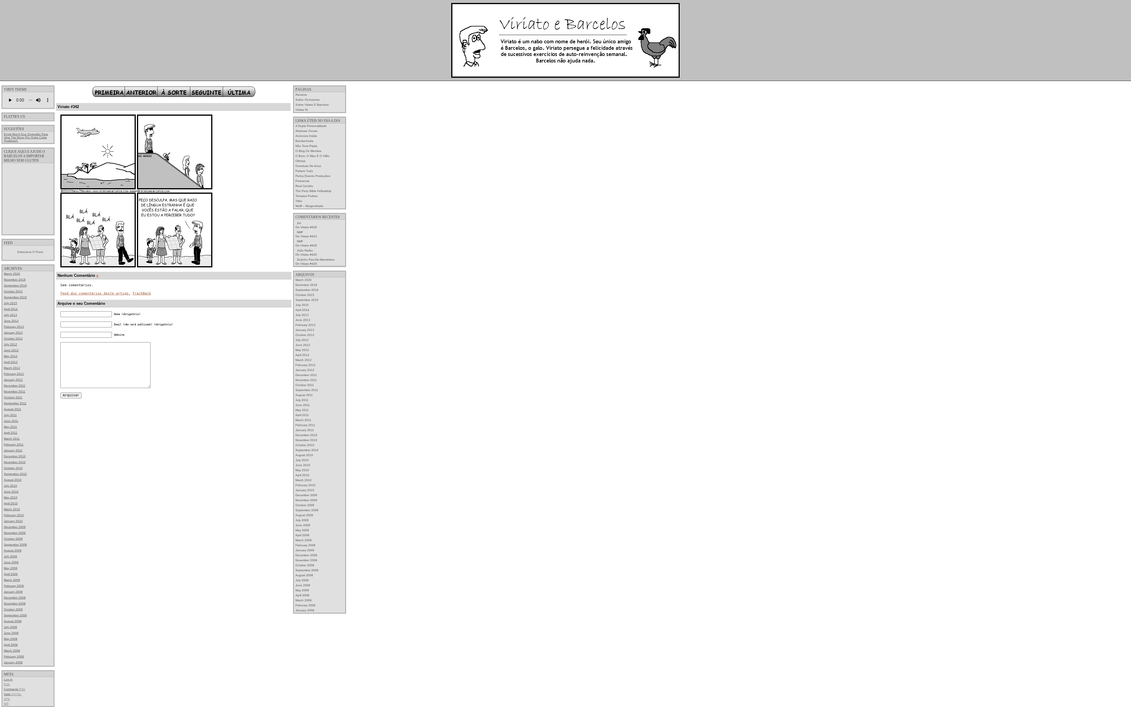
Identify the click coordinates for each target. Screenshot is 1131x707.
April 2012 (11, 362)
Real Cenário (304, 186)
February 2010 (14, 515)
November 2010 (15, 462)
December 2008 (15, 597)
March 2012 (12, 368)
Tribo (298, 201)
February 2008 (14, 656)
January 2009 (13, 591)
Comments (14, 689)
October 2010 (13, 468)
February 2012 (14, 373)
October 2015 (13, 291)
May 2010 (10, 497)
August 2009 (13, 550)
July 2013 (10, 315)
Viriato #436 (308, 227)
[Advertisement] (28, 198)
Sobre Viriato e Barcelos (312, 104)
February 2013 (14, 326)
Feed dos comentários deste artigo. (95, 293)
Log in (8, 679)
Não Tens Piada (306, 146)
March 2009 (12, 580)
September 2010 (15, 474)
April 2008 (11, 644)
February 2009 (14, 585)
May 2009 (10, 568)
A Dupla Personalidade (311, 126)
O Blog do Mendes (308, 151)
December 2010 (15, 456)
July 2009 (10, 556)
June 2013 (11, 320)
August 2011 (12, 409)
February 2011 (14, 444)
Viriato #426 (308, 245)
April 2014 (11, 309)
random (301, 94)
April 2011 (10, 432)
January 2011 (13, 450)
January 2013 (13, 332)
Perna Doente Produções (312, 176)
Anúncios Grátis (306, 136)
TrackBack (142, 293)
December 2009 (15, 527)
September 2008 (15, 615)
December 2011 (14, 385)
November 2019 (15, 279)
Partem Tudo (304, 171)
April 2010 (11, 503)
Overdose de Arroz (308, 166)
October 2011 (13, 397)
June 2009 (11, 562)
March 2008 (12, 650)
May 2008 (10, 638)
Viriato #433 (308, 236)
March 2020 (12, 273)
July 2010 (10, 485)
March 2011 (12, 438)
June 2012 (11, 350)
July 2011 (10, 415)
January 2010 (13, 521)
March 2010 (12, 509)
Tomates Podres (306, 196)
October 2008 (13, 609)
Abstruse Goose (306, 131)
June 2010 (11, 491)
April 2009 (11, 574)
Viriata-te (301, 109)
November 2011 (14, 391)
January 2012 (13, 379)
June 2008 (11, 633)
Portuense (302, 181)
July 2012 (10, 344)
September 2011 (15, 403)
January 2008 (13, 662)
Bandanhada (304, 141)
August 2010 (13, 479)
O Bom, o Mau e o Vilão (312, 156)
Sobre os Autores (307, 99)
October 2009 (13, 538)
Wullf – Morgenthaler (309, 206)
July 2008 (10, 627)
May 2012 (10, 356)
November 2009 (15, 532)
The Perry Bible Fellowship (313, 191)
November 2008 (15, 603)
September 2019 (15, 285)
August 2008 (13, 621)
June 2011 (11, 421)
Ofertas (300, 161)
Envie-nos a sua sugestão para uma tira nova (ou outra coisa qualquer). (26, 137)
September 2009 (15, 544)
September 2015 (15, 297)
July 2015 (10, 303)
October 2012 (13, 338)
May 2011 (10, 426)
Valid (13, 694)
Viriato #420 (308, 254)
